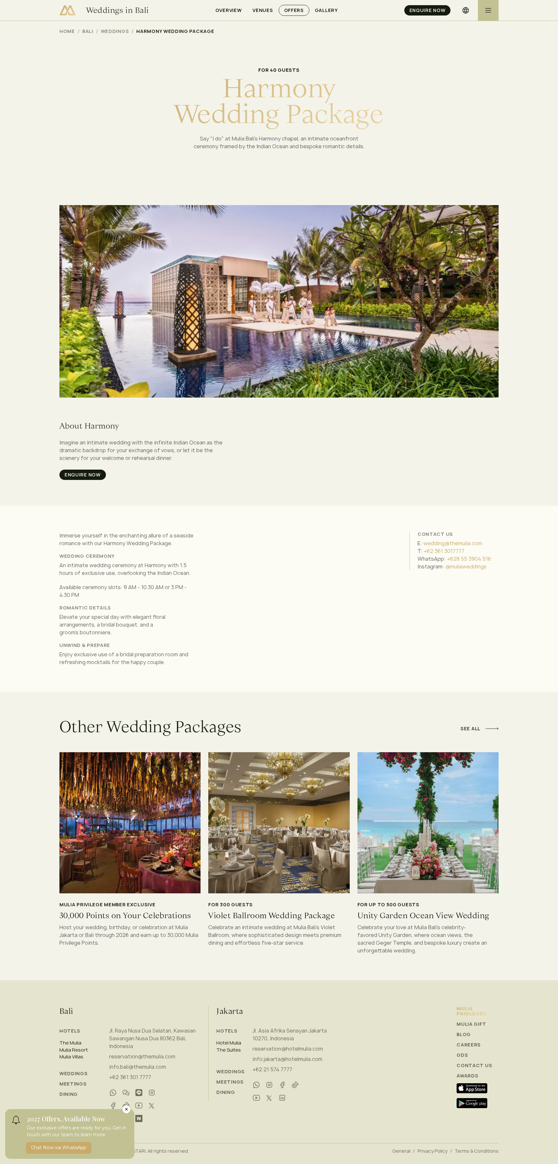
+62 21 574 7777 (272, 1069)
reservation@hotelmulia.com (288, 1048)
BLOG (464, 1034)
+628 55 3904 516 (469, 558)
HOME (67, 31)
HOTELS (69, 1031)
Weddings (115, 31)
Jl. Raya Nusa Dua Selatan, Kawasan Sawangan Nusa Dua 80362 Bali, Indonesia (152, 1038)
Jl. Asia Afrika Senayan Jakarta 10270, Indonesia (290, 1034)
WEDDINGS (73, 1073)
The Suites (228, 1050)
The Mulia (70, 1043)
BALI (87, 31)
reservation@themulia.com (142, 1056)
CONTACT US (474, 1065)
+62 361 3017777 (444, 551)
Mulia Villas (71, 1057)
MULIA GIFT (471, 1024)
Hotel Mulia (228, 1043)
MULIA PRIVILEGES (471, 1011)
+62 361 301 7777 (130, 1077)
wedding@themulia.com (452, 543)
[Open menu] (488, 10)
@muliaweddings (466, 566)
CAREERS (469, 1044)
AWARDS (467, 1075)
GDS (462, 1055)
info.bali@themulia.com (137, 1066)
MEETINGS (73, 1083)
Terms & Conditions (477, 1151)
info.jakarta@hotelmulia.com (287, 1059)
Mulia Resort (73, 1050)
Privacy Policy (433, 1151)
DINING (68, 1094)
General (401, 1151)
